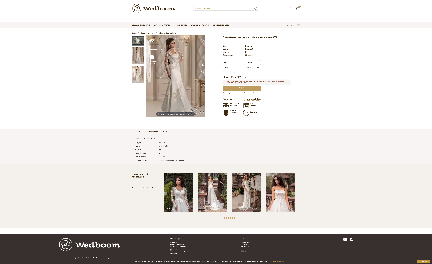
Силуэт (226, 46)
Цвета (225, 49)
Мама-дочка (180, 25)
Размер (225, 68)
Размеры (173, 253)
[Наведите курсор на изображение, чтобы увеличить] (175, 76)
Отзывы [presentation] (165, 132)
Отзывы (244, 244)
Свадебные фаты (221, 25)
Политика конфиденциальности (183, 251)
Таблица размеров (230, 72)
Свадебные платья (141, 25)
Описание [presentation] (138, 132)
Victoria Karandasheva (252, 99)
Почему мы (245, 242)
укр (287, 25)
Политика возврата (178, 246)
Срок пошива (228, 55)
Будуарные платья (200, 25)
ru (250, 251)
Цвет (225, 62)
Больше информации (276, 261)
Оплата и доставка (177, 244)
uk (246, 251)
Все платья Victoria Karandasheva (145, 188)
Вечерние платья (162, 25)
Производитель (229, 99)
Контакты (245, 246)
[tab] (138, 132)
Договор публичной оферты (181, 249)
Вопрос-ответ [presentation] (152, 132)
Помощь (173, 242)
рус (292, 25)
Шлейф (226, 52)
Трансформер (228, 96)
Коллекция (227, 93)
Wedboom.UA (91, 258)
